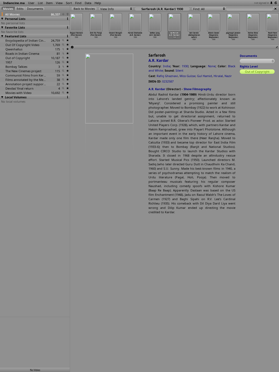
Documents (248, 56)
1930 (185, 66)
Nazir (228, 76)
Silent (179, 70)
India (166, 66)
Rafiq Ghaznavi (167, 76)
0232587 (168, 81)
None (212, 66)
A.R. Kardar (158, 60)
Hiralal (218, 76)
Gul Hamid (204, 76)
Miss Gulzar (187, 76)
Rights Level (249, 66)
